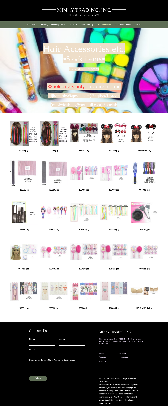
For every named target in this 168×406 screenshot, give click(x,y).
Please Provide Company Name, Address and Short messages (52, 360)
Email (31, 349)
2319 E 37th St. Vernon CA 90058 (84, 15)
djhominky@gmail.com (70, 95)
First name (33, 339)
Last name (62, 339)
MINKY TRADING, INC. (84, 10)
